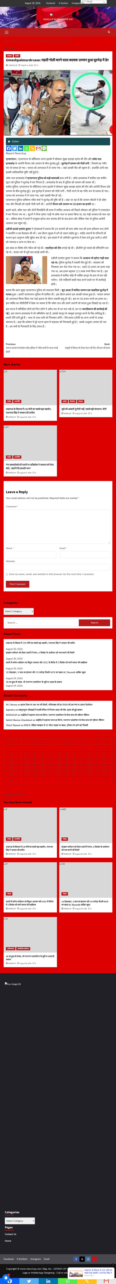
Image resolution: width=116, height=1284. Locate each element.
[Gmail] (38, 148)
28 (74, 774)
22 (89, 767)
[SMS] (44, 148)
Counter (8, 795)
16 (104, 761)
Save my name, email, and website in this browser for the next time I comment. (51, 574)
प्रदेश (17, 56)
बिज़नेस (72, 401)
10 (11, 761)
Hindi (89, 1)
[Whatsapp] (26, 148)
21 (74, 767)
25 (27, 774)
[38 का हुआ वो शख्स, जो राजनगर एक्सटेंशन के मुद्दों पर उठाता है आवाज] (30, 935)
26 (43, 774)
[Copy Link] (32, 148)
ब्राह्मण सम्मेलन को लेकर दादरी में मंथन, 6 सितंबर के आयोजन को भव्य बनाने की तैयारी (40, 653)
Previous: (32, 348)
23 (104, 767)
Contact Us (10, 1234)
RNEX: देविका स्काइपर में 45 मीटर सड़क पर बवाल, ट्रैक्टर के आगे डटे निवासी (56, 725)
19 (43, 767)
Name (10, 548)
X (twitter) (63, 3)
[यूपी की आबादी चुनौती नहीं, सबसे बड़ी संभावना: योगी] (86, 387)
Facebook (50, 3)
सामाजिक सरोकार (23, 948)
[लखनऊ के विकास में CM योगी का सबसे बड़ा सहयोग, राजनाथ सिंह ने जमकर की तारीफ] (30, 387)
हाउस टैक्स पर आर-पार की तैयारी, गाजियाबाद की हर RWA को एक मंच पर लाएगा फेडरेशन (56, 705)
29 (89, 774)
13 (59, 761)
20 (59, 767)
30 (104, 774)
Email (63, 548)
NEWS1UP (13, 65)
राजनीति (17, 401)
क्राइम (9, 56)
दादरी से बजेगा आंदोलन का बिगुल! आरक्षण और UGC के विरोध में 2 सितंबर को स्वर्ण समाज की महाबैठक (46, 662)
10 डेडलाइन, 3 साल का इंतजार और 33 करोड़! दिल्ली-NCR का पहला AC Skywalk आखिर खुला (46, 672)
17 (11, 767)
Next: (87, 346)
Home (8, 1241)
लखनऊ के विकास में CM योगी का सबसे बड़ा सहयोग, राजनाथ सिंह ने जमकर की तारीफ (28, 411)
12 (43, 761)
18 (27, 767)
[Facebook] (8, 148)
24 (11, 774)
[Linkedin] (20, 148)
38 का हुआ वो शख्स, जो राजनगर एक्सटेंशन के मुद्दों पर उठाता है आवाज (34, 682)
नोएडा (65, 839)
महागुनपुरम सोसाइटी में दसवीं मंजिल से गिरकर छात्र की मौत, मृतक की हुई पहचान (50, 710)
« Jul (6, 787)
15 (89, 761)
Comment (12, 506)
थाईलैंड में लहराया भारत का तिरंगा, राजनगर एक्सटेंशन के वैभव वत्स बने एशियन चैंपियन (55, 715)
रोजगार (80, 401)
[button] (7, 32)
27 (59, 774)
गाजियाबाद (10, 948)
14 (74, 761)
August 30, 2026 (25, 417)
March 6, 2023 (27, 65)
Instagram (76, 3)
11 (27, 761)
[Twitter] (14, 148)
